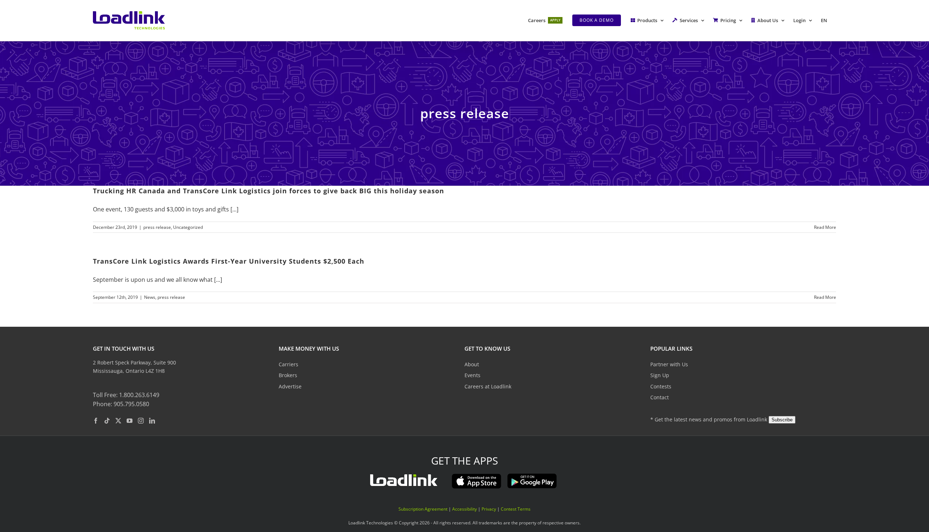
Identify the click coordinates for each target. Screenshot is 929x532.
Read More (825, 227)
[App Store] (476, 476)
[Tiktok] (107, 420)
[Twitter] (118, 420)
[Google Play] (532, 476)
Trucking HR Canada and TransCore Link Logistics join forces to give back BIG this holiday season (268, 190)
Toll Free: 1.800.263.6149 (126, 395)
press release (157, 227)
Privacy (489, 509)
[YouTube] (129, 420)
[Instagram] (141, 420)
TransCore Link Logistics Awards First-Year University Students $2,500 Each (228, 261)
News (149, 297)
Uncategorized (188, 227)
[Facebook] (96, 420)
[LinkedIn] (152, 420)
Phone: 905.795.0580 (121, 404)
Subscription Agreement (422, 509)
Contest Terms (516, 509)
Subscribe (782, 419)
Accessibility (464, 509)
